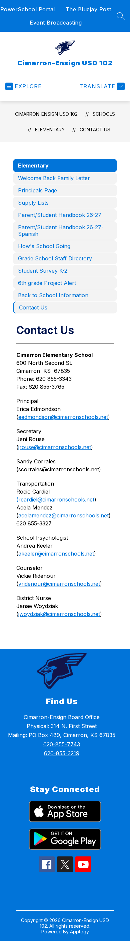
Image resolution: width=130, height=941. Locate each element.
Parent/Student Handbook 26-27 (59, 215)
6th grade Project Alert (47, 283)
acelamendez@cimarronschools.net (63, 515)
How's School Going (44, 246)
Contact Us (95, 129)
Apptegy (79, 931)
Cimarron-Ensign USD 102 (46, 114)
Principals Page (37, 190)
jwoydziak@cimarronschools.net (59, 614)
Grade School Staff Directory (55, 258)
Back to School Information (53, 295)
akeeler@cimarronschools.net (56, 553)
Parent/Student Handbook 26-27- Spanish (61, 230)
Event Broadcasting (56, 22)
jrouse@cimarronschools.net (54, 447)
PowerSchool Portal (27, 9)
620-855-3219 (61, 753)
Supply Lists (33, 202)
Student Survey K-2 (42, 270)
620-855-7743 (61, 744)
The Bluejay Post (88, 9)
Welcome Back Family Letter (54, 178)
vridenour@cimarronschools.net (59, 583)
